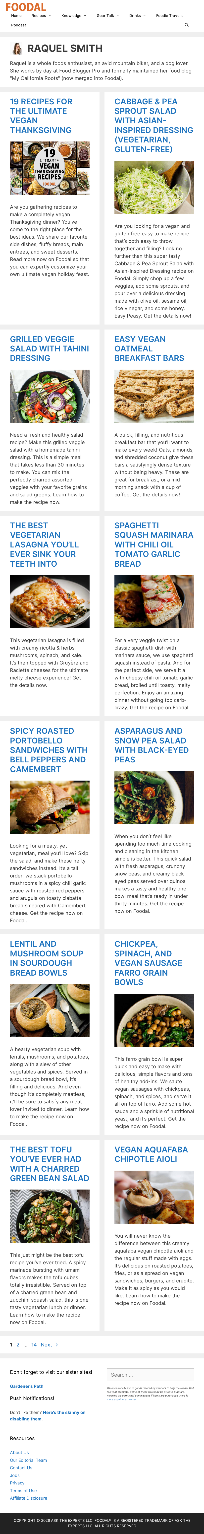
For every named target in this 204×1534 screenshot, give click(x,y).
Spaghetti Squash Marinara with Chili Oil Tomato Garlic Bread (154, 545)
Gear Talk (105, 15)
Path (38, 1386)
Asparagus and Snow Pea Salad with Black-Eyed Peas (151, 745)
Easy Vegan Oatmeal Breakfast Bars (149, 348)
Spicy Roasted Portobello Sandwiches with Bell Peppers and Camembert (49, 750)
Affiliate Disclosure (28, 1498)
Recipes (39, 15)
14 (34, 1345)
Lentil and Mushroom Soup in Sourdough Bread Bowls (46, 958)
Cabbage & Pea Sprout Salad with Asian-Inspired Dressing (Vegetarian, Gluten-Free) (153, 125)
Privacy (17, 1482)
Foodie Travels (169, 15)
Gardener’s (21, 1386)
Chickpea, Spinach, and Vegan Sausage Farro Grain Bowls (148, 963)
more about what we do (121, 1399)
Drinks (135, 15)
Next (49, 1345)
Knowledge (71, 15)
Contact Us (21, 1467)
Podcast (18, 25)
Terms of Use (23, 1490)
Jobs (15, 1475)
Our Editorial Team (28, 1460)
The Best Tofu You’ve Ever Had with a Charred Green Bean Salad (49, 1164)
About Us (19, 1452)
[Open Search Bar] (186, 25)
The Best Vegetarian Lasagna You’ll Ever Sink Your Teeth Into (44, 545)
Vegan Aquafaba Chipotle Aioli (151, 1154)
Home (16, 15)
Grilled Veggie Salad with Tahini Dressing (49, 348)
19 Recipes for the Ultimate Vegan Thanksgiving (41, 116)
